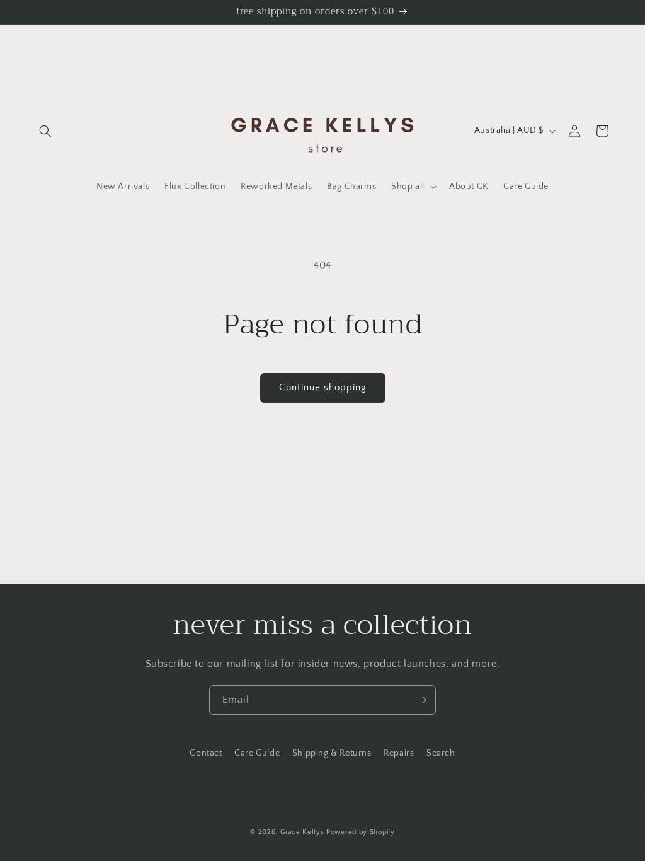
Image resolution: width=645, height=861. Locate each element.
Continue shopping (323, 387)
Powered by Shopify (360, 832)
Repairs (399, 753)
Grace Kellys (302, 832)
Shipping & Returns (332, 753)
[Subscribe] (421, 700)
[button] (45, 131)
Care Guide (257, 753)
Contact (206, 753)
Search (440, 753)
